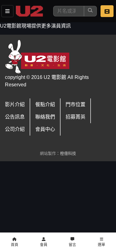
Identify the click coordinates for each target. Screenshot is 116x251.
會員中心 (45, 129)
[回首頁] (29, 11)
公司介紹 (15, 129)
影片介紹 (15, 104)
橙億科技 (68, 153)
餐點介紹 (45, 104)
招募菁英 (75, 116)
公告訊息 (15, 116)
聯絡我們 (45, 116)
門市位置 (75, 104)
